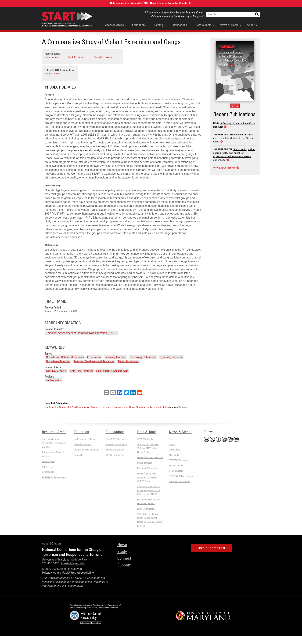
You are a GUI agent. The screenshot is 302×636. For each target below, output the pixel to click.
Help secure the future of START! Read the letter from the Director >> (151, 3)
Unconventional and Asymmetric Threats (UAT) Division (54, 443)
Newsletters (174, 449)
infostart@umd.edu (73, 563)
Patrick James (52, 73)
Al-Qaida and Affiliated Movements (65, 357)
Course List (79, 455)
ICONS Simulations (146, 509)
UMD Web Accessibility (78, 572)
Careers (56, 543)
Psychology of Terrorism (143, 357)
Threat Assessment (128, 361)
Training (158, 25)
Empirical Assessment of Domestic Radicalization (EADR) (81, 333)
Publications (179, 25)
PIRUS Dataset (144, 463)
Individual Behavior (56, 370)
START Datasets (145, 439)
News (171, 439)
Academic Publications (116, 444)
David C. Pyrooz (103, 57)
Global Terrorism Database (150, 457)
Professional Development (86, 449)
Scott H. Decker (76, 57)
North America (53, 380)
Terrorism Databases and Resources (94, 361)
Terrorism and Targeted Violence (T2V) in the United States (148, 448)
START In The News (178, 460)
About (250, 25)
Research (226, 47)
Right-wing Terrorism (171, 357)
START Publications (115, 449)
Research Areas (113, 25)
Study (122, 551)
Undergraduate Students (85, 439)
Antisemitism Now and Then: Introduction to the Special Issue (233, 138)
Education (138, 25)
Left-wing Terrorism (115, 357)
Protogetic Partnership (147, 468)
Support (124, 564)
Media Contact (176, 465)
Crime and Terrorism (81, 370)
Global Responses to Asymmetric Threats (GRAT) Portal (147, 477)
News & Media (229, 25)
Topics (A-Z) (47, 467)
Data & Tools (203, 25)
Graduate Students (83, 444)
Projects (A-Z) (48, 461)
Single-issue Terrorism (58, 361)
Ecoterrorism (94, 357)
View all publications (224, 167)
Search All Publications (116, 439)
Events (172, 444)
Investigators (48, 472)
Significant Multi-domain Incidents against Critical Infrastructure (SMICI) (148, 490)
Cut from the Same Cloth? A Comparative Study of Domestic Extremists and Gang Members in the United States (107, 407)
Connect (124, 558)
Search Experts (176, 471)
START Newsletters (115, 455)
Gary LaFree (52, 57)
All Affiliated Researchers (54, 477)
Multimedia (174, 455)
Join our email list (211, 548)
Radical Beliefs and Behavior (112, 370)
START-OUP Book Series (181, 476)
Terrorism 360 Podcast (179, 481)
